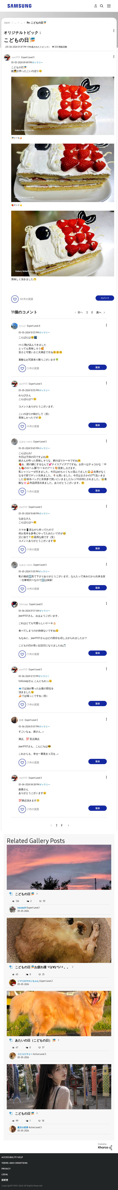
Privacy (6, 1168)
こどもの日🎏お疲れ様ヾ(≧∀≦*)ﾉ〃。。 (42, 967)
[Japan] (19, 5)
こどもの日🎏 (24, 894)
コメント (105, 298)
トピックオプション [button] (108, 30)
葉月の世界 (23, 1127)
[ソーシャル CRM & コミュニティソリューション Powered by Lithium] (105, 1146)
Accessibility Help (12, 1157)
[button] (108, 56)
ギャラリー (37, 62)
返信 (97, 367)
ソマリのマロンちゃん (28, 981)
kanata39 (22, 907)
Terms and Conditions (15, 1163)
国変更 (5, 1180)
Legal (5, 1174)
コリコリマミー (25, 1054)
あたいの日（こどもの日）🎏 (35, 1040)
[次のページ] (67, 825)
